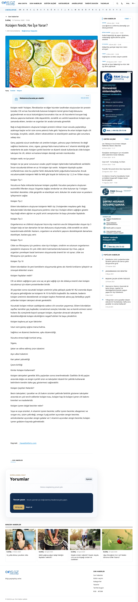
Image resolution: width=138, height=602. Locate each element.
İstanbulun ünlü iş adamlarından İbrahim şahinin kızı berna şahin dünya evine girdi (117, 261)
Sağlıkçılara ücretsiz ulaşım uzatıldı (114, 57)
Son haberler (36, 3)
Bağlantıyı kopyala (29, 31)
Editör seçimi (50, 3)
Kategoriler (64, 3)
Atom (100, 591)
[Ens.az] (8, 3)
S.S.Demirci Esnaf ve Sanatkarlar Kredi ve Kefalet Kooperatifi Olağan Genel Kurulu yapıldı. (115, 178)
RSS (94, 591)
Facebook (12, 90)
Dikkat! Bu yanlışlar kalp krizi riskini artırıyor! (114, 48)
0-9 (20, 10)
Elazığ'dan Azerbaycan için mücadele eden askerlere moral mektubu (115, 154)
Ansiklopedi (77, 3)
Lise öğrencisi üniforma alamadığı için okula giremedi (115, 27)
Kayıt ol (29, 507)
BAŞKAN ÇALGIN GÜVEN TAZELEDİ (118, 279)
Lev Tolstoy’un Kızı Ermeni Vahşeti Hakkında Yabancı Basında (114, 145)
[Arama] (117, 3)
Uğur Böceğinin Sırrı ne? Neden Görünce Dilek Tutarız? (114, 556)
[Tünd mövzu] (122, 3)
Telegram (19, 90)
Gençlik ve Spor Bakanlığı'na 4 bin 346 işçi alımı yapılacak (115, 65)
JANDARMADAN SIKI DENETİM (116, 271)
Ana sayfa (22, 3)
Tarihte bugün (91, 3)
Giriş (127, 3)
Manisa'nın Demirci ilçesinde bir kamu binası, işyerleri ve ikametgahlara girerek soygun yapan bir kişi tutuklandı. (117, 289)
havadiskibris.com (27, 443)
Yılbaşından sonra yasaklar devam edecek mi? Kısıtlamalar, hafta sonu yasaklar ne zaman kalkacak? (118, 302)
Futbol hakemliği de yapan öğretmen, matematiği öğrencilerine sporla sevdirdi (115, 37)
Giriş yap (18, 507)
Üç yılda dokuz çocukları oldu (17, 555)
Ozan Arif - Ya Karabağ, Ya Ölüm (113, 162)
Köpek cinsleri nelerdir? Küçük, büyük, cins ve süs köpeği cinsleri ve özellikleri (85, 557)
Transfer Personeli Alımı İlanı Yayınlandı (116, 169)
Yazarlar (105, 3)
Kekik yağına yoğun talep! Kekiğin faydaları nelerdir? (51, 556)
